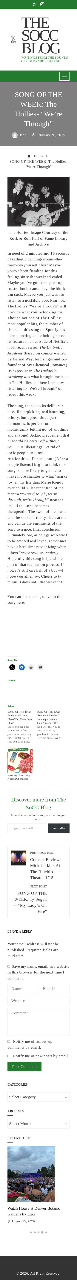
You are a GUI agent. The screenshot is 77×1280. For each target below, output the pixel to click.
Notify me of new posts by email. (41, 1056)
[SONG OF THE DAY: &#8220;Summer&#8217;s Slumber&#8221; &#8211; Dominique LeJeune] (51, 725)
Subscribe (59, 828)
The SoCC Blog (40, 35)
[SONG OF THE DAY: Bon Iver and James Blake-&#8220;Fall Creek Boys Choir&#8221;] (22, 727)
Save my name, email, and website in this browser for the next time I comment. (38, 972)
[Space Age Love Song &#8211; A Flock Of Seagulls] (20, 760)
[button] (31, 1232)
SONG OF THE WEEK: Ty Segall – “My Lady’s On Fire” (30, 899)
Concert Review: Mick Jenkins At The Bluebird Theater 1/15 (45, 865)
